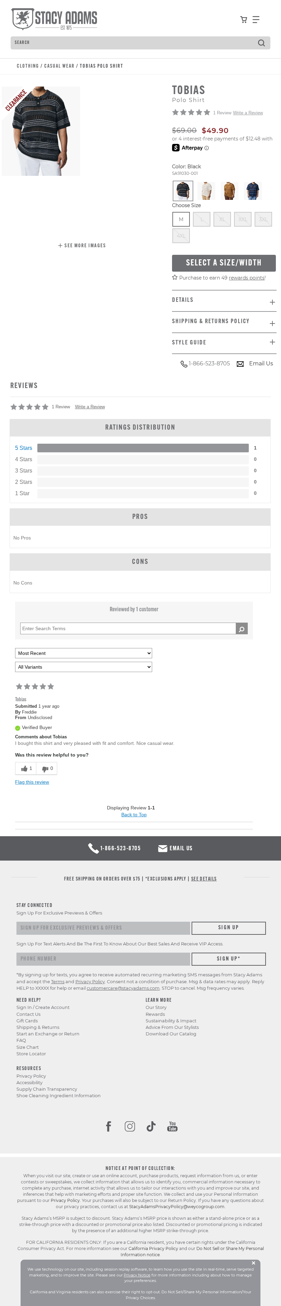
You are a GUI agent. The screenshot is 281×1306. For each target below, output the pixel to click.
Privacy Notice (137, 1275)
